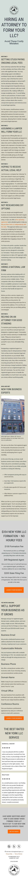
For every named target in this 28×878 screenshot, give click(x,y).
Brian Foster (5, 775)
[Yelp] (14, 846)
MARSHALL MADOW (8, 744)
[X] (19, 846)
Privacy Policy (9, 854)
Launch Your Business (14, 590)
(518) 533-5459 (14, 861)
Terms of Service (18, 854)
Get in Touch (14, 831)
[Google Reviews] (9, 846)
